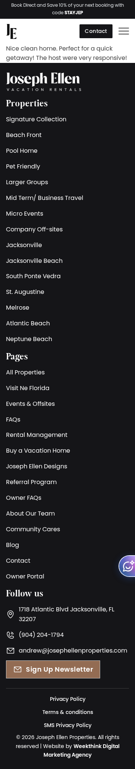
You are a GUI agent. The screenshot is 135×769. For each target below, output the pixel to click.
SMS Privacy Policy (68, 725)
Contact (96, 31)
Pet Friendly (23, 166)
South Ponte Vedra (33, 275)
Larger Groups (27, 181)
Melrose (17, 307)
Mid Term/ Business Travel (44, 197)
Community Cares (33, 529)
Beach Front (24, 134)
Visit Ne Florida (28, 387)
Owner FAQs (23, 497)
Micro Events (24, 213)
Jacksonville (24, 244)
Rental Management (37, 434)
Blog (12, 544)
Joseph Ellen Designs (36, 466)
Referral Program (31, 481)
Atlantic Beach (28, 323)
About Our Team (30, 513)
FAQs (13, 419)
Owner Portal (25, 576)
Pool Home (22, 150)
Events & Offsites (30, 403)
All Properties (25, 372)
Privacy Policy (68, 699)
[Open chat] (126, 566)
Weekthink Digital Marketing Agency (82, 750)
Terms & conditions (67, 712)
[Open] (123, 31)
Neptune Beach (29, 338)
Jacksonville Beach (34, 260)
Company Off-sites (34, 229)
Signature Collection (36, 119)
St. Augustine (25, 291)
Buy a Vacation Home (38, 450)
